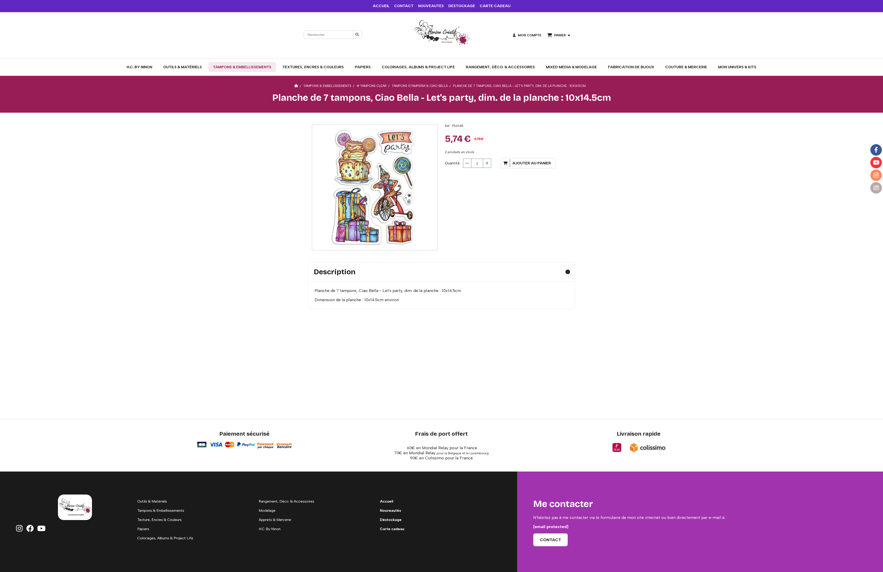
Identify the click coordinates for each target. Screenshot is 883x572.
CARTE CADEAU (495, 6)
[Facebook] (876, 150)
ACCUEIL (381, 6)
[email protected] (550, 526)
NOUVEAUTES (431, 6)
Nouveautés (390, 510)
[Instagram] (876, 175)
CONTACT (403, 6)
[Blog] (876, 188)
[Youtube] (876, 162)
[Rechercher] (357, 35)
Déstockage (390, 520)
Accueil (386, 501)
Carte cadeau (392, 529)
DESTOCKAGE (461, 6)
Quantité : (453, 163)
